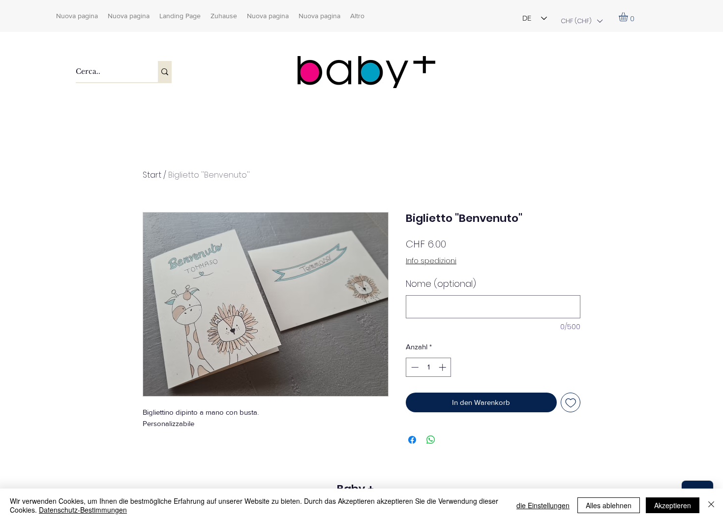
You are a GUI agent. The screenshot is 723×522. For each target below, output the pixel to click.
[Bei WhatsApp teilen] (431, 440)
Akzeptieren (672, 505)
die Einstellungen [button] (543, 505)
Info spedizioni (431, 261)
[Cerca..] (165, 71)
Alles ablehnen (609, 505)
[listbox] (581, 21)
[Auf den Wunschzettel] (571, 403)
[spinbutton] (429, 367)
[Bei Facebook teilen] (412, 440)
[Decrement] (414, 367)
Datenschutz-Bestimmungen (83, 510)
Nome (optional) (441, 283)
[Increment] (443, 367)
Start (152, 175)
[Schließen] (711, 505)
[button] (581, 21)
